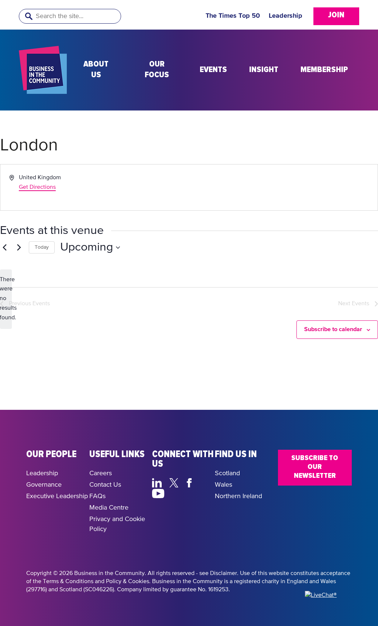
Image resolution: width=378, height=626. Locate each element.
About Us (96, 69)
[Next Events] (18, 247)
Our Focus (157, 69)
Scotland (227, 473)
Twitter (175, 482)
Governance (44, 485)
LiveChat (193, 492)
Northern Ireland (238, 496)
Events (213, 70)
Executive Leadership (57, 496)
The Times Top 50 (233, 16)
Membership (324, 70)
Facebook (190, 482)
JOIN (336, 15)
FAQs (97, 496)
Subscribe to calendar (333, 329)
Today (42, 247)
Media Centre (108, 507)
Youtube (158, 492)
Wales (223, 485)
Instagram (175, 492)
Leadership (285, 16)
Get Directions (37, 187)
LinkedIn (158, 482)
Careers (100, 473)
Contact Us (105, 485)
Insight (263, 70)
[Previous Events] (4, 247)
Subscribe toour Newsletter (314, 466)
